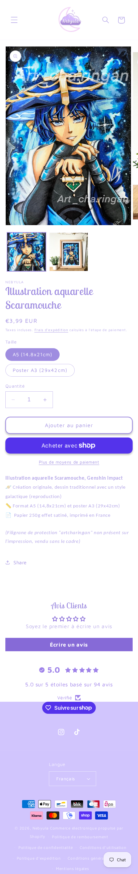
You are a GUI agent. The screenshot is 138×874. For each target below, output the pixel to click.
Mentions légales (72, 868)
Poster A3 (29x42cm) (40, 370)
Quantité (14, 386)
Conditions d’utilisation (103, 847)
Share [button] (20, 562)
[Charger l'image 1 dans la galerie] (26, 251)
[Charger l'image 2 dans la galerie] (68, 251)
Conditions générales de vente (98, 858)
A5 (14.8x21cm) (33, 354)
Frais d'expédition (51, 330)
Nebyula (40, 828)
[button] (14, 20)
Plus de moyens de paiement (69, 462)
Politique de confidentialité (45, 847)
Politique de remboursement (80, 837)
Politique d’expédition (39, 858)
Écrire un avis (69, 645)
